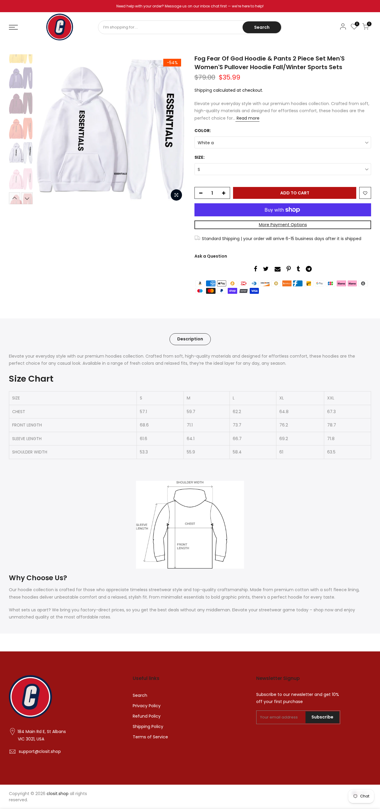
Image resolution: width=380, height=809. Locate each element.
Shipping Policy (148, 726)
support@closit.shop (40, 751)
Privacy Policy (147, 706)
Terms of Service (150, 737)
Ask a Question (210, 256)
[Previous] (46, 129)
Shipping (203, 90)
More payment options (283, 225)
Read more (247, 118)
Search (262, 27)
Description (190, 339)
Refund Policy (147, 716)
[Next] (175, 129)
